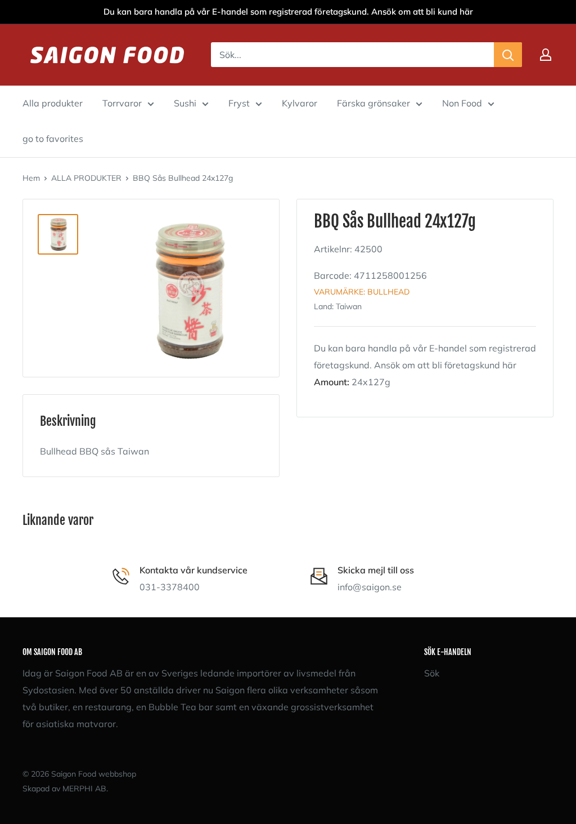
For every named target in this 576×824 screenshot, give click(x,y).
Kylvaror (299, 103)
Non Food (462, 103)
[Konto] (545, 54)
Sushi (185, 103)
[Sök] (508, 54)
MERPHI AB (84, 788)
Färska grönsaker (373, 103)
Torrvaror (122, 103)
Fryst (239, 103)
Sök (431, 673)
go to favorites (52, 138)
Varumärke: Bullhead (362, 292)
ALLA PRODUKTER (86, 178)
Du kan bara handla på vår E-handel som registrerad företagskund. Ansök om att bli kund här (288, 11)
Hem (31, 178)
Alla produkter (52, 103)
